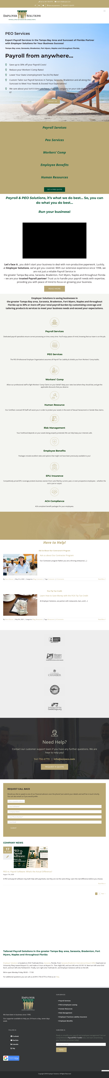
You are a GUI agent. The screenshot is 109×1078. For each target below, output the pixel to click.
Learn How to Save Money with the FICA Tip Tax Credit (64, 595)
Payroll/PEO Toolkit (75, 1038)
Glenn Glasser (9, 579)
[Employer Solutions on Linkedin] (39, 6)
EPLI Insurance (54, 476)
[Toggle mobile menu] (105, 11)
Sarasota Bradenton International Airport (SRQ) (78, 963)
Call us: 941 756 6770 (46, 2)
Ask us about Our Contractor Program (57, 555)
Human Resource (54, 405)
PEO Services (54, 354)
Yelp (57, 977)
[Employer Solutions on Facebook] (35, 6)
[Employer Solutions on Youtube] (43, 6)
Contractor (40, 579)
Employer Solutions (10, 963)
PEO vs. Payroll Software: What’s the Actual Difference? (27, 871)
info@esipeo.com (64, 759)
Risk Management (54, 427)
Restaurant (39, 619)
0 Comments (60, 579)
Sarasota (47, 963)
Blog (34, 579)
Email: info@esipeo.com (63, 2)
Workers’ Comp (54, 379)
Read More (101, 579)
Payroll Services (54, 331)
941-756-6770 (42, 759)
